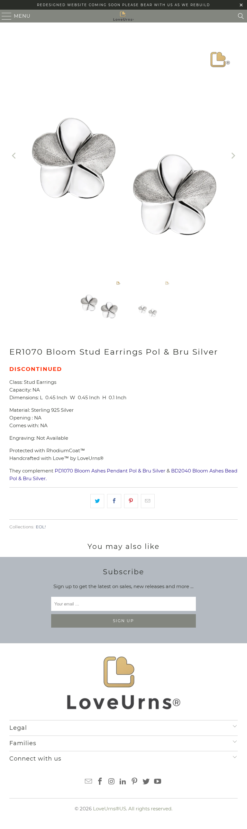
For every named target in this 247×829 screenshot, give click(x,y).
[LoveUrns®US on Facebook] (100, 782)
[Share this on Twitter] (97, 501)
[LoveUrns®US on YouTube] (157, 782)
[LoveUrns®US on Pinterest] (135, 782)
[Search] (241, 16)
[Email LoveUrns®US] (89, 782)
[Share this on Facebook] (114, 501)
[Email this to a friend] (148, 501)
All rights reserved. (150, 809)
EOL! (41, 526)
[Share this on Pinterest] (131, 501)
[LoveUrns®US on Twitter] (146, 782)
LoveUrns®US (109, 809)
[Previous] (14, 156)
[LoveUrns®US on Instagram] (111, 782)
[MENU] (4, 16)
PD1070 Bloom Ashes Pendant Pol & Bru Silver (110, 471)
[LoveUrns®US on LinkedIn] (123, 782)
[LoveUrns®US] (123, 16)
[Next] (233, 156)
